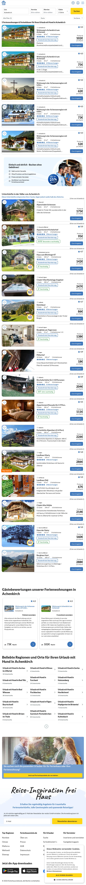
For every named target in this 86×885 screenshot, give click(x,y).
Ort (5, 9)
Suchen (77, 11)
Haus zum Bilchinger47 (46, 255)
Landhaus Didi (42, 480)
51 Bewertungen (52, 384)
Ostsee (5, 842)
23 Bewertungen (52, 63)
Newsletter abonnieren (67, 821)
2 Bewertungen (52, 460)
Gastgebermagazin (71, 842)
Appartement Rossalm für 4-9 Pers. (51, 405)
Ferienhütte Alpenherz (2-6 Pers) (50, 430)
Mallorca (5, 846)
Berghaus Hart (43, 555)
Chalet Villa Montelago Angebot (50, 280)
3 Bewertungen (52, 234)
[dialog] (64, 864)
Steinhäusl (41, 305)
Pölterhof (41, 355)
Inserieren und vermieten (73, 837)
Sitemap (5, 854)
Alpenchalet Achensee (46, 205)
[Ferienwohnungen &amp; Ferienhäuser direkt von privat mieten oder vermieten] (3, 3)
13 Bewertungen (52, 409)
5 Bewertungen (52, 259)
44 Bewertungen (52, 89)
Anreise (34, 9)
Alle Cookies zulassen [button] (64, 875)
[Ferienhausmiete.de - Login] (78, 3)
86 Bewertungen (52, 116)
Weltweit (6, 850)
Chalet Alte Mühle (44, 505)
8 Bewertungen (52, 309)
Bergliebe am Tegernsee (47, 330)
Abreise (47, 9)
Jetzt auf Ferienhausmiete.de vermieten (43, 775)
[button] (83, 3)
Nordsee (5, 837)
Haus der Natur (43, 530)
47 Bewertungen (52, 36)
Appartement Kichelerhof (47, 230)
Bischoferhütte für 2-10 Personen (50, 380)
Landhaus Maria (43, 455)
